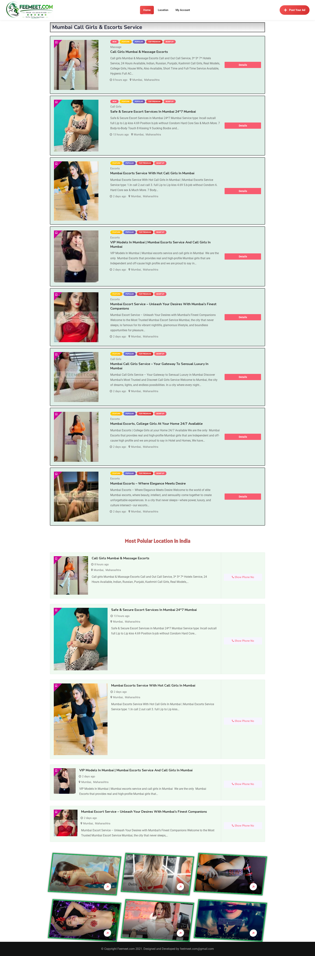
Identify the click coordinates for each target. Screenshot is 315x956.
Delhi (133, 884)
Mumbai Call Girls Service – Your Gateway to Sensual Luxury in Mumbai (159, 366)
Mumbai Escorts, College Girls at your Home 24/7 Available (156, 423)
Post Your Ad (297, 10)
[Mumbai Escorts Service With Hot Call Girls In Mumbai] (76, 191)
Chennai (208, 930)
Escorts (115, 168)
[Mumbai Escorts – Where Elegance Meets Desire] (76, 497)
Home (147, 10)
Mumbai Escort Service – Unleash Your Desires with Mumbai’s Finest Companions (163, 306)
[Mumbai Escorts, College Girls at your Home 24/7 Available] (76, 437)
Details (243, 64)
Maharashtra (152, 79)
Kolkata (208, 884)
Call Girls (115, 106)
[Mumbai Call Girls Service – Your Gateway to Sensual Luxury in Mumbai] (76, 377)
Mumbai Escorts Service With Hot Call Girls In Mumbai (152, 173)
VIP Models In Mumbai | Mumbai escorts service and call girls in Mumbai (135, 770)
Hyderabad (137, 931)
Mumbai (137, 79)
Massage (115, 47)
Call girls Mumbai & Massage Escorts (139, 52)
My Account (183, 10)
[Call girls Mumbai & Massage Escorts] (76, 65)
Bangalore (64, 931)
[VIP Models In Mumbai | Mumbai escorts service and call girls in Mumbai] (76, 256)
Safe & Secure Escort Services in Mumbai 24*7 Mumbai (153, 111)
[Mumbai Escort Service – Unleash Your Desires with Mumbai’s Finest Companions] (76, 317)
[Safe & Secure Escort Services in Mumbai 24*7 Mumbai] (76, 126)
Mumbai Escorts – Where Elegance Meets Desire (148, 483)
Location (163, 10)
